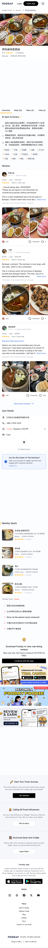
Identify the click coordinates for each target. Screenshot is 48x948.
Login (19, 4)
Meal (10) (18, 110)
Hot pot (18, 10)
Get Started (24, 795)
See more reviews (22, 404)
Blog (24, 914)
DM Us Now (24, 823)
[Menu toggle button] (43, 3)
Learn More (24, 851)
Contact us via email (24, 924)
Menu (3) (30, 110)
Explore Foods (24, 911)
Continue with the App (24, 661)
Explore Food (7, 10)
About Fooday (24, 908)
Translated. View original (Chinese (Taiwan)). (18, 203)
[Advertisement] (24, 83)
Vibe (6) (42, 110)
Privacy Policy (16, 942)
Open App (30, 4)
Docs (24, 921)
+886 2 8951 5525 (13, 423)
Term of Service (31, 942)
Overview (6, 110)
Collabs (24, 918)
